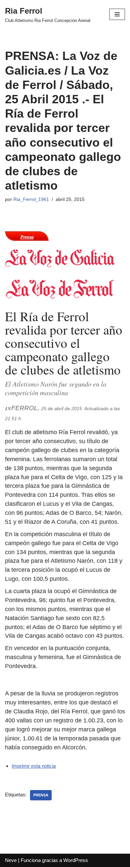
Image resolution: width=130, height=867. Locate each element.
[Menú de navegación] (117, 14)
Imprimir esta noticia (34, 766)
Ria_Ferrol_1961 (31, 199)
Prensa (40, 795)
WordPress (75, 860)
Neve (11, 860)
